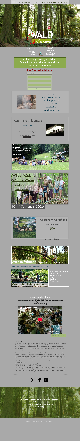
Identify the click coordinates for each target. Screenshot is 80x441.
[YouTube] (46, 380)
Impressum (43, 421)
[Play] (13, 2)
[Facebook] (40, 380)
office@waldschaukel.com (39, 69)
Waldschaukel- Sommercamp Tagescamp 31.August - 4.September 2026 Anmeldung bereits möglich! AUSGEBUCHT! (22, 149)
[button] (27, 2)
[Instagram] (33, 380)
